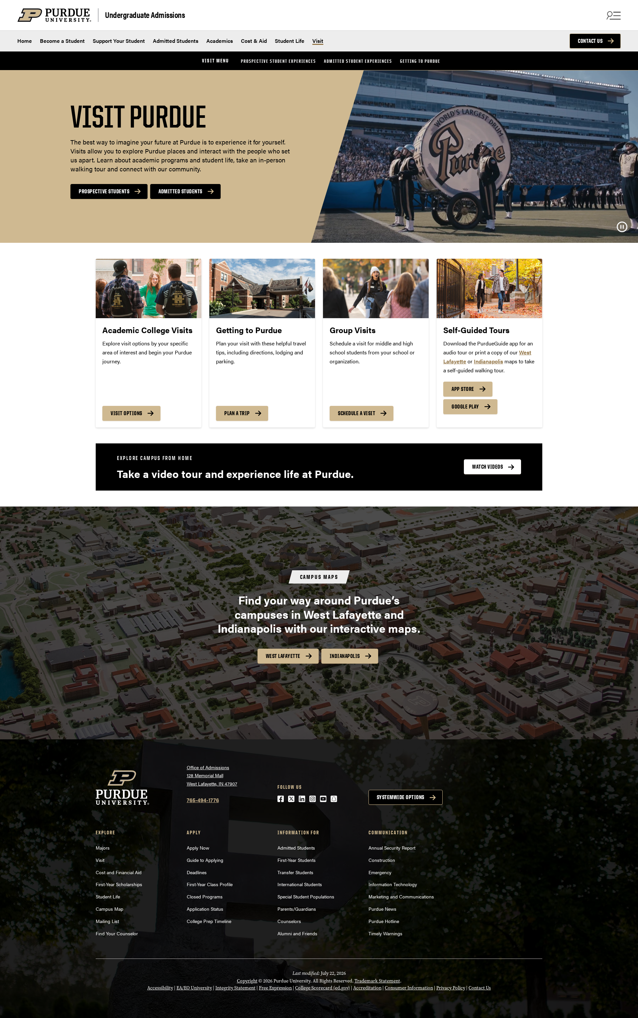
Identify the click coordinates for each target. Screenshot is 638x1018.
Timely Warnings (385, 933)
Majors (103, 847)
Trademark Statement (377, 981)
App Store (463, 389)
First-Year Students (296, 860)
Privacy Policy (450, 988)
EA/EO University (194, 988)
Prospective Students (104, 191)
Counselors (289, 921)
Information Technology (393, 884)
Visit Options (126, 413)
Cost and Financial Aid (119, 872)
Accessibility (160, 988)
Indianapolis (345, 656)
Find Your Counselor (117, 933)
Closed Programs (205, 896)
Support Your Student (119, 41)
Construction (382, 860)
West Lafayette (283, 656)
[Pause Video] (622, 226)
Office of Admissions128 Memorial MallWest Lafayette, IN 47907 (212, 775)
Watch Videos (487, 466)
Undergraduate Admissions (145, 14)
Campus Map (109, 908)
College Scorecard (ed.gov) (322, 988)
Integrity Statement (235, 988)
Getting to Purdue (420, 61)
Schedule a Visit (356, 413)
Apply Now (198, 847)
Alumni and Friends (297, 933)
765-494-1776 (203, 800)
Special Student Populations (305, 896)
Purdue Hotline (384, 921)
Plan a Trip (237, 413)
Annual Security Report (392, 847)
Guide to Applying (205, 860)
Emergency (380, 872)
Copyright (247, 981)
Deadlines (197, 872)
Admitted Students (175, 41)
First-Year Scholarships (119, 884)
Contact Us (590, 41)
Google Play (465, 406)
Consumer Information (409, 988)
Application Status (205, 908)
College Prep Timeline (209, 921)
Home (24, 41)
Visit (317, 41)
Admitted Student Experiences (358, 61)
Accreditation (367, 988)
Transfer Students (295, 872)
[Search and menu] (613, 15)
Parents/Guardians (296, 908)
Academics (219, 41)
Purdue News (382, 908)
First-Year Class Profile (210, 884)
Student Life (289, 41)
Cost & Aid (254, 41)
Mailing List (107, 921)
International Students (299, 884)
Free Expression (275, 988)
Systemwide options (400, 797)
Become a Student (62, 41)
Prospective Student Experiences (278, 61)
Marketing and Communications (401, 896)
